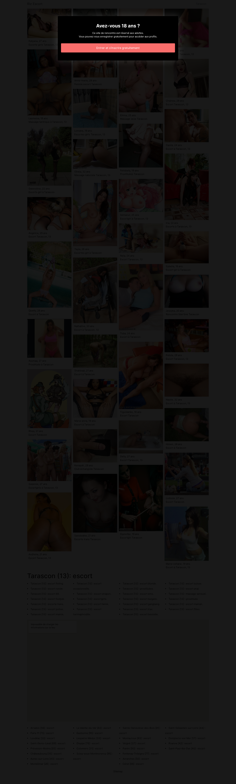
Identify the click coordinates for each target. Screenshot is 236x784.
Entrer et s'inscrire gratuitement (118, 48)
